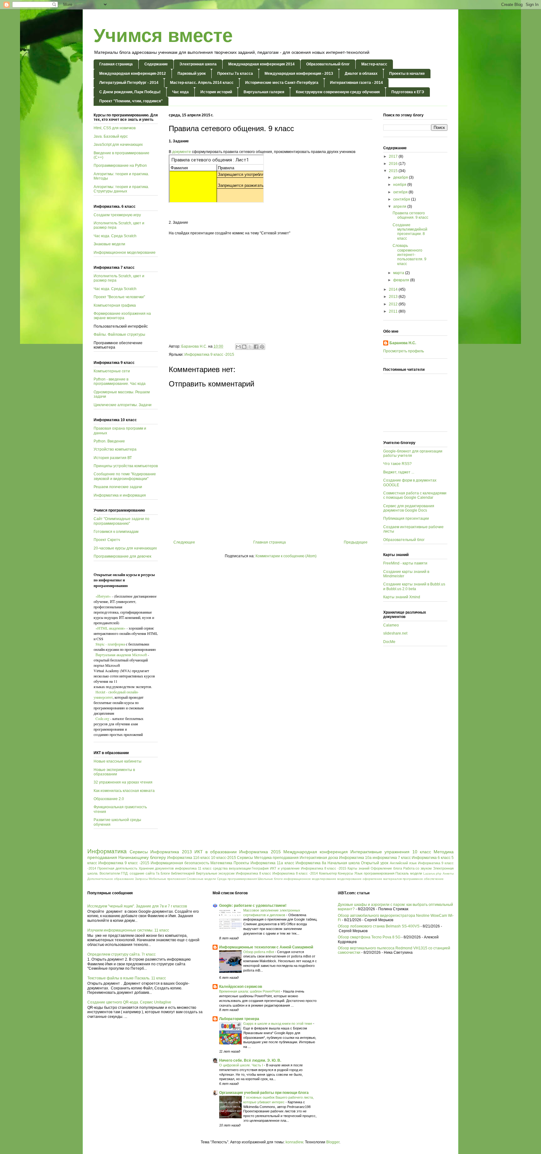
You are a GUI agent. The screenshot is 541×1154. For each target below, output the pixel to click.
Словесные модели (201, 879)
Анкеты (448, 873)
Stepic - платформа (110, 643)
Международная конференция (315, 851)
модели (416, 873)
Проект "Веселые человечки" (119, 297)
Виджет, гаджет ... (398, 472)
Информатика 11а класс (272, 863)
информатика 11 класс (193, 868)
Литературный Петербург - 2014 (128, 82)
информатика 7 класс (392, 857)
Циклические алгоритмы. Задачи (123, 405)
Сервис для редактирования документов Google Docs (408, 508)
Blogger (332, 1142)
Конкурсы (345, 873)
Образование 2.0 (109, 799)
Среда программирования (237, 879)
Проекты (241, 863)
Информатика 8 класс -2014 (295, 873)
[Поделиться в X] (250, 347)
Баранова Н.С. (402, 343)
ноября (400, 184)
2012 (394, 304)
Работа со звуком (417, 868)
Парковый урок (192, 73)
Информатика (107, 851)
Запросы (141, 879)
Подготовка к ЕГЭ (407, 92)
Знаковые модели (109, 244)
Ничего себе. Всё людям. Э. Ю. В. (250, 1060)
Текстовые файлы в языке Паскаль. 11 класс (126, 978)
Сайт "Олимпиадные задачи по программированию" (121, 521)
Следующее (184, 542)
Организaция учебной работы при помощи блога (264, 1092)
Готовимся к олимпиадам (116, 531)
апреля (400, 206)
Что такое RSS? (397, 464)
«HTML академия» (110, 628)
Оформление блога (386, 868)
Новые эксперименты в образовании (114, 772)
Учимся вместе (163, 35)
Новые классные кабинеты (118, 761)
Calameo (391, 625)
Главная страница (116, 64)
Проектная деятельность (117, 868)
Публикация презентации (406, 518)
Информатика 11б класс (188, 857)
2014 (394, 289)
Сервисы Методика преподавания (267, 857)
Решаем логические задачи (118, 487)
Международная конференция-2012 (132, 73)
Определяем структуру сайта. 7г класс (121, 954)
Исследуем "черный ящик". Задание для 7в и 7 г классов (137, 906)
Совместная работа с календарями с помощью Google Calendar (414, 495)
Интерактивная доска (319, 857)
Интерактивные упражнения (380, 851)
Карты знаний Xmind (401, 597)
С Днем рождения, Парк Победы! (130, 92)
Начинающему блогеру (142, 857)
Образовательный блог (328, 64)
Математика (221, 863)
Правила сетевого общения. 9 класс (410, 215)
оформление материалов (382, 879)
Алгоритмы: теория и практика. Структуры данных (121, 189)
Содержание (156, 64)
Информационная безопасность (180, 863)
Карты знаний (358, 868)
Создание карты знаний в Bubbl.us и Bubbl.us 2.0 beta (414, 586)
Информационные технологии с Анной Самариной (266, 947)
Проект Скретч (107, 540)
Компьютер (328, 873)
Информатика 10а (355, 857)
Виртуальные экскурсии (215, 873)
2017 (394, 156)
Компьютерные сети (112, 371)
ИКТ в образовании (215, 851)
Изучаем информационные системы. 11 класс (128, 930)
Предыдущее (356, 542)
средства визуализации (232, 868)
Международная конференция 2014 (261, 64)
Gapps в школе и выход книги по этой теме (278, 1023)
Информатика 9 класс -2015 (209, 354)
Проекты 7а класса (235, 73)
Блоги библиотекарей (178, 873)
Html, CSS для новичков (115, 128)
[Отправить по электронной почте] (238, 347)
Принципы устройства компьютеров (126, 466)
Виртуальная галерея (264, 92)
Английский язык (403, 863)
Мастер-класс (374, 64)
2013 (394, 296)
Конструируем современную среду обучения (338, 92)
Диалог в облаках (361, 73)
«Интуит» (103, 596)
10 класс (421, 851)
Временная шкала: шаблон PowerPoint (250, 991)
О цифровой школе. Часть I (241, 1065)
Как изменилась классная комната (124, 791)
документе (181, 152)
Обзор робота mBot (259, 952)
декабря (401, 177)
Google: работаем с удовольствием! (252, 905)
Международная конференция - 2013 (299, 73)
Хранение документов (156, 868)
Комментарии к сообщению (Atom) (286, 556)
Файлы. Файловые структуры (119, 334)
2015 (394, 171)
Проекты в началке (407, 73)
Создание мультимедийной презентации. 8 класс (410, 232)
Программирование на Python (120, 165)
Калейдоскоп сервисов (240, 986)
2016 (394, 163)
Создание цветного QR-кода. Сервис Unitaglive (129, 1002)
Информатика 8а (311, 863)
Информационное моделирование (125, 252)
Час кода (180, 92)
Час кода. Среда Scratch (115, 236)
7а (157, 873)
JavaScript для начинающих (118, 144)
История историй (216, 92)
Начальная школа (343, 863)
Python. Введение (109, 441)
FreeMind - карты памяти (405, 563)
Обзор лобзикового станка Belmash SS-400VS (379, 926)
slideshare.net (395, 633)
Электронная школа (198, 64)
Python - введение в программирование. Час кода (120, 381)
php (438, 873)
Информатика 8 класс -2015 (324, 868)
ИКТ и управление (285, 868)
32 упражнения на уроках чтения (123, 782)
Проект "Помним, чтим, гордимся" (131, 101)
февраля (401, 280)
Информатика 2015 (260, 851)
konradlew (294, 1142)
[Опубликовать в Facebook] (256, 347)
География (260, 868)
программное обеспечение (423, 879)
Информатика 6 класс (431, 857)
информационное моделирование (310, 879)
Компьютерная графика (115, 305)
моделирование (349, 879)
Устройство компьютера (115, 449)
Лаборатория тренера (239, 1019)
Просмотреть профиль (403, 351)
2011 (394, 311)
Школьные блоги (270, 879)
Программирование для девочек (122, 556)
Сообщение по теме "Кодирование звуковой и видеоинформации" (125, 476)
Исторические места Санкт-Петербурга (281, 82)
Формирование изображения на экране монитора (122, 315)
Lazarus (429, 873)
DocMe (389, 642)
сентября (402, 199)
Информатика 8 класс (253, 873)
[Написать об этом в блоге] (244, 347)
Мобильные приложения (167, 879)
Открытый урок (374, 863)
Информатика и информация (120, 495)
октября (401, 192)
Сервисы (139, 851)
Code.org (102, 718)
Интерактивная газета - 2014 (356, 82)
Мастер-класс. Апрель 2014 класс (202, 82)
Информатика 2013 (171, 851)
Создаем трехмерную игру (117, 215)
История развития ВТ (113, 458)
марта (399, 273)
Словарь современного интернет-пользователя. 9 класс (409, 254)
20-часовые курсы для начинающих (125, 548)
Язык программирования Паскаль (381, 873)
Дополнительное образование (110, 879)
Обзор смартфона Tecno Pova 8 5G (369, 937)
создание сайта (142, 873)
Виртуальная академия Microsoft (121, 654)
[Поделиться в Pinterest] (262, 347)
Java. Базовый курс (111, 136)
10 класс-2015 (223, 857)
